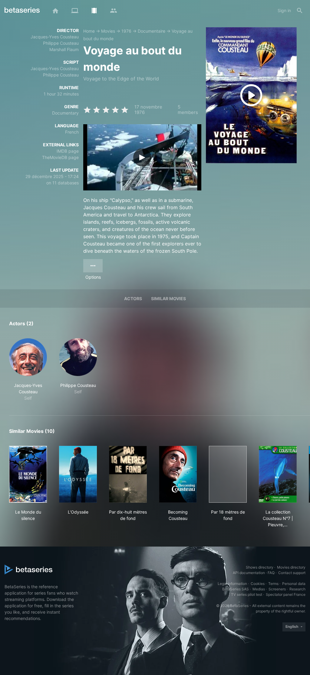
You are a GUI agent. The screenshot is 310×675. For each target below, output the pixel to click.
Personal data (293, 583)
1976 (126, 31)
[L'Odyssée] (78, 474)
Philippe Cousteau (61, 43)
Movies (108, 31)
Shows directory (259, 567)
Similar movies (168, 298)
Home (89, 31)
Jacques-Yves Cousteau (55, 36)
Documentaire (151, 31)
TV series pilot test (246, 594)
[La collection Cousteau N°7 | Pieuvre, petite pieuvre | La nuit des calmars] (278, 474)
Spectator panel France (285, 594)
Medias (258, 589)
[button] (28, 369)
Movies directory (291, 567)
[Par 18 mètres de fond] (228, 474)
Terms (273, 583)
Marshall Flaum (64, 49)
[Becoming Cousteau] (178, 474)
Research (297, 589)
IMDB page (68, 151)
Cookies (258, 583)
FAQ (271, 572)
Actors (133, 298)
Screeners (277, 589)
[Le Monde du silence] (28, 474)
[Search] (299, 10)
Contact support (291, 572)
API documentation (249, 572)
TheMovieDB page (60, 157)
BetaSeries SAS (235, 589)
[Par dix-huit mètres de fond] (128, 474)
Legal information (232, 583)
